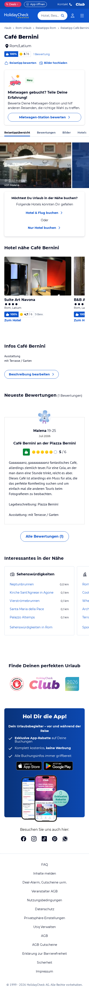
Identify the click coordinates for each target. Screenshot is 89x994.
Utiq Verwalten (44, 927)
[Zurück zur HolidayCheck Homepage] (16, 15)
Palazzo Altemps (22, 617)
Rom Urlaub (23, 28)
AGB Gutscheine (44, 945)
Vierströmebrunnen (25, 601)
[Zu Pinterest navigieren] (54, 839)
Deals (11, 4)
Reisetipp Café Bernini (74, 28)
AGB (44, 936)
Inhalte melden (44, 873)
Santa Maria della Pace (27, 609)
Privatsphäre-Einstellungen (44, 918)
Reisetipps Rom (46, 28)
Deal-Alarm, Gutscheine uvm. (44, 882)
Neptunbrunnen (22, 584)
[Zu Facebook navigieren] (23, 839)
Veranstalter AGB (45, 891)
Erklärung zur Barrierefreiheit (44, 954)
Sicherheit (44, 962)
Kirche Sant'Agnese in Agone (31, 592)
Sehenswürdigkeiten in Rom (31, 627)
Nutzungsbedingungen (44, 900)
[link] (72, 15)
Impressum (44, 971)
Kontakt (62, 4)
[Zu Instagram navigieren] (33, 839)
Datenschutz (44, 909)
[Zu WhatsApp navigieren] (65, 839)
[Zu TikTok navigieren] (44, 839)
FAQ (44, 865)
